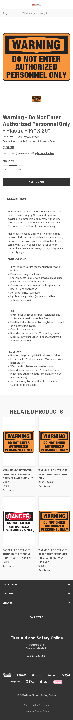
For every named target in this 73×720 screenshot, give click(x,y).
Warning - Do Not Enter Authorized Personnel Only (53, 474)
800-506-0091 (38, 655)
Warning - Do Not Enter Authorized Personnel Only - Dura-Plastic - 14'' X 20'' (18, 476)
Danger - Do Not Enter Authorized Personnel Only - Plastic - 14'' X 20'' (17, 554)
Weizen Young (42, 711)
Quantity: (9, 161)
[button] (44, 153)
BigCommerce (42, 705)
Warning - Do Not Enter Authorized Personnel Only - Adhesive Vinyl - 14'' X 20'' (53, 556)
